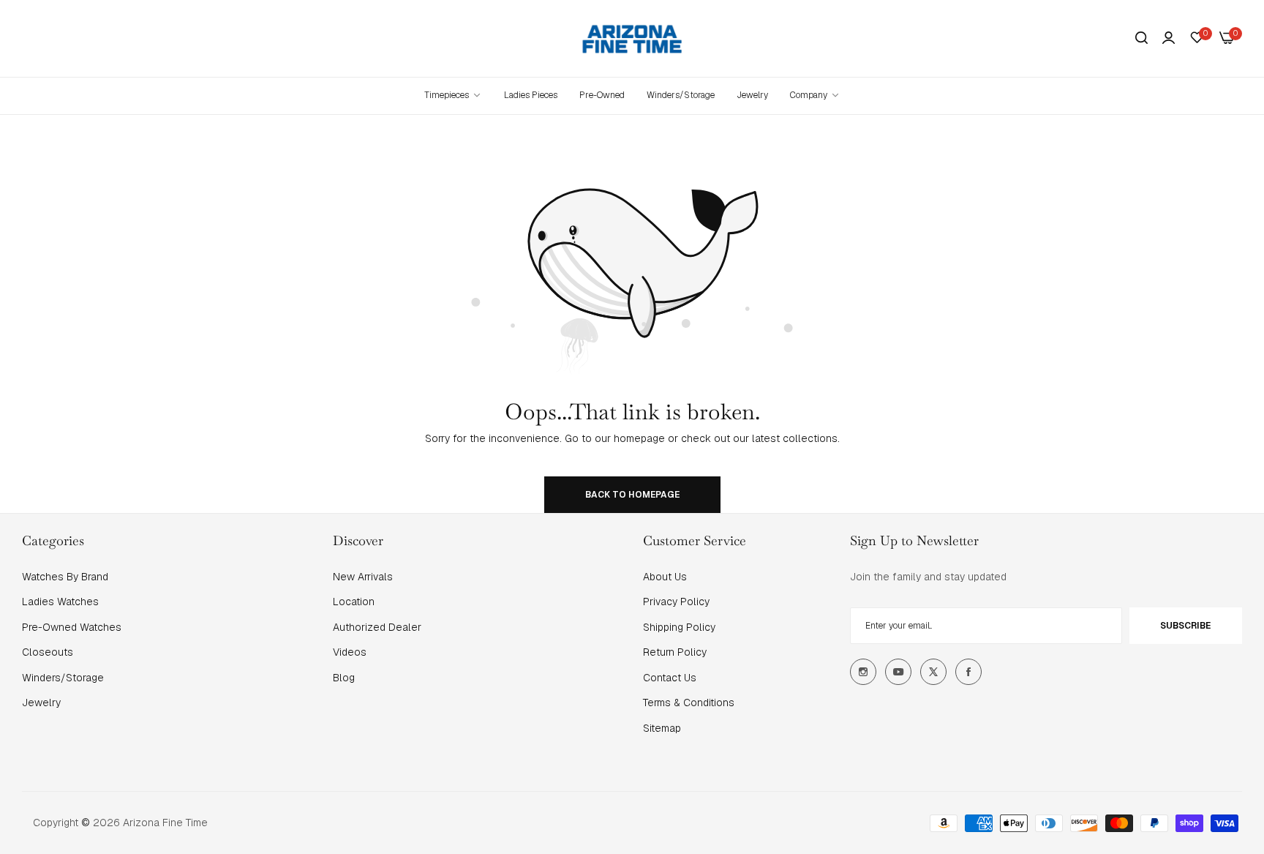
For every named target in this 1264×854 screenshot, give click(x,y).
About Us (665, 576)
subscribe (1185, 626)
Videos (349, 652)
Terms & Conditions (688, 702)
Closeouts (47, 652)
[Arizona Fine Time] (632, 38)
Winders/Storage (63, 677)
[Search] (1141, 38)
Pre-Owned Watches (71, 627)
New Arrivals (363, 576)
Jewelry (41, 702)
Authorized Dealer (377, 627)
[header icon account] (1168, 38)
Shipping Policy (679, 627)
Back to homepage (632, 495)
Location (354, 601)
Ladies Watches (60, 601)
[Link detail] (863, 672)
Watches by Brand (65, 576)
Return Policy (675, 652)
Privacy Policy (676, 601)
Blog (344, 677)
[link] (815, 95)
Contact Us (669, 677)
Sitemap (662, 728)
